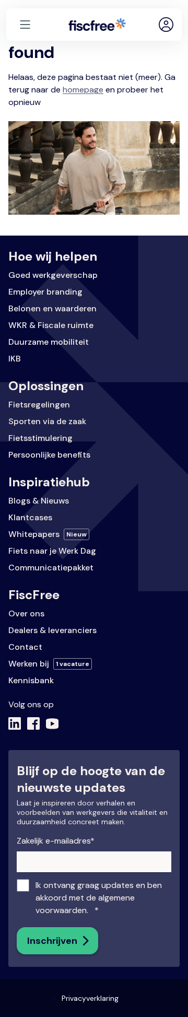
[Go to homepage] (97, 24)
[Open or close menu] (25, 24)
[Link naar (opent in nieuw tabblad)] (14, 723)
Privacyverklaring (90, 998)
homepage (83, 89)
